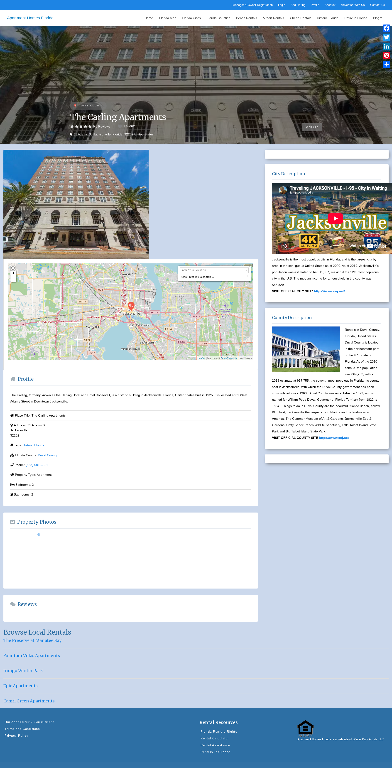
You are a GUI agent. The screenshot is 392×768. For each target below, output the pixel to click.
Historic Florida (327, 18)
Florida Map (167, 18)
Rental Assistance (215, 745)
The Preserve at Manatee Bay (32, 640)
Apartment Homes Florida (30, 18)
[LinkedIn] (386, 46)
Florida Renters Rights (219, 731)
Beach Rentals (246, 18)
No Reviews (101, 126)
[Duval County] (75, 106)
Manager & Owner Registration (253, 5)
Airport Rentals (273, 18)
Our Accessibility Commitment (29, 722)
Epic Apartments (20, 685)
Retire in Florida (355, 18)
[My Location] (212, 277)
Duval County (91, 105)
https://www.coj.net (334, 437)
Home (149, 18)
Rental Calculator (215, 738)
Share (313, 127)
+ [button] (13, 273)
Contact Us (377, 5)
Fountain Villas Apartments (31, 655)
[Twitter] (386, 37)
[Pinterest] (386, 55)
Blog (376, 18)
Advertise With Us (353, 5)
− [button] (13, 279)
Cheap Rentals (300, 18)
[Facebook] (386, 28)
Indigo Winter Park (23, 670)
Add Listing (298, 5)
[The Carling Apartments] (131, 306)
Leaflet (201, 358)
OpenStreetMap (229, 358)
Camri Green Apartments (29, 701)
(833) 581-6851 (37, 465)
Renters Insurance (215, 752)
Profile (315, 5)
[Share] (386, 64)
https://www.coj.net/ (329, 291)
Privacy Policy (16, 735)
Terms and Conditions (22, 729)
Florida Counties (218, 18)
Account (330, 5)
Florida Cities (191, 18)
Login (281, 5)
